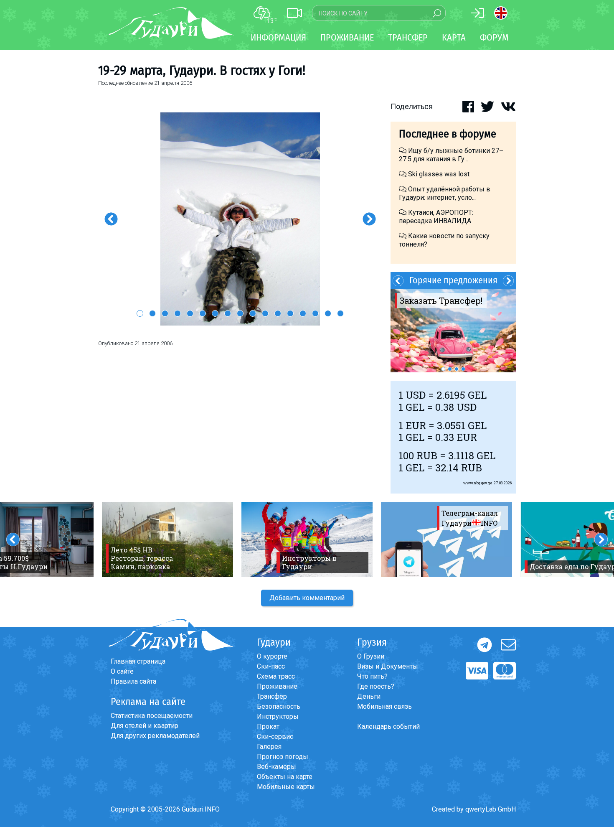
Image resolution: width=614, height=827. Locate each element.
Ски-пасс (271, 666)
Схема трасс (276, 676)
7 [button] (215, 313)
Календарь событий (388, 726)
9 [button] (240, 313)
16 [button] (328, 313)
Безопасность (278, 706)
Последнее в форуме (447, 133)
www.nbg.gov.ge (477, 483)
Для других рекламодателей (155, 736)
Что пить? (372, 676)
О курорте (272, 656)
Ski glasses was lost (437, 174)
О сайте (122, 671)
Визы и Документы (387, 666)
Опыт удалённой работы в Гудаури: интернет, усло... (444, 193)
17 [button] (340, 313)
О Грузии (370, 656)
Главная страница (138, 661)
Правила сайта (133, 681)
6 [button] (202, 313)
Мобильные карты (286, 787)
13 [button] (290, 313)
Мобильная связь (384, 706)
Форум (494, 37)
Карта (454, 37)
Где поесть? (375, 686)
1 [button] (140, 313)
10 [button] (252, 313)
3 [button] (165, 313)
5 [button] (190, 313)
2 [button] (152, 313)
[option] (240, 219)
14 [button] (302, 313)
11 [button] (265, 313)
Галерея (269, 747)
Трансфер (272, 696)
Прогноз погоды (282, 757)
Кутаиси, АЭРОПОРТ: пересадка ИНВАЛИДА (436, 217)
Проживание (277, 686)
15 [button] (315, 313)
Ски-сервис (275, 736)
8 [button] (227, 313)
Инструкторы (278, 716)
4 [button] (177, 313)
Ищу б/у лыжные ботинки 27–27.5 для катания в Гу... (451, 155)
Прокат (268, 726)
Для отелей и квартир (144, 726)
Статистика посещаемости (152, 716)
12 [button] (277, 313)
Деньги (369, 696)
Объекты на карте (284, 777)
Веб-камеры (276, 767)
